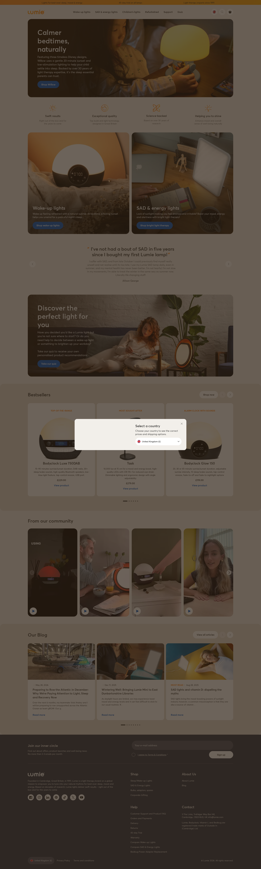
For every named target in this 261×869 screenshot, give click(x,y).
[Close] (182, 423)
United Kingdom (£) (151, 441)
